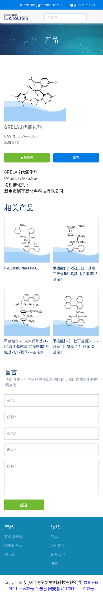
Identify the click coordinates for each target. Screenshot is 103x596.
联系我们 (57, 554)
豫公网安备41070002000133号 (66, 588)
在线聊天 (27, 158)
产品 (9, 527)
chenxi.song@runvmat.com (39, 5)
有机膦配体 (13, 536)
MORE (27, 218)
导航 (55, 527)
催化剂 (9, 554)
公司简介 (57, 545)
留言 (76, 158)
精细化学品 (13, 545)
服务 (54, 563)
